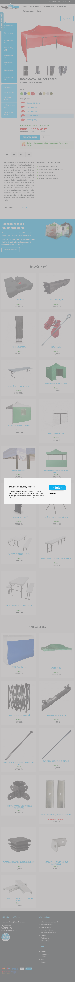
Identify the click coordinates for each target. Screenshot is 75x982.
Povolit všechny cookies (57, 487)
